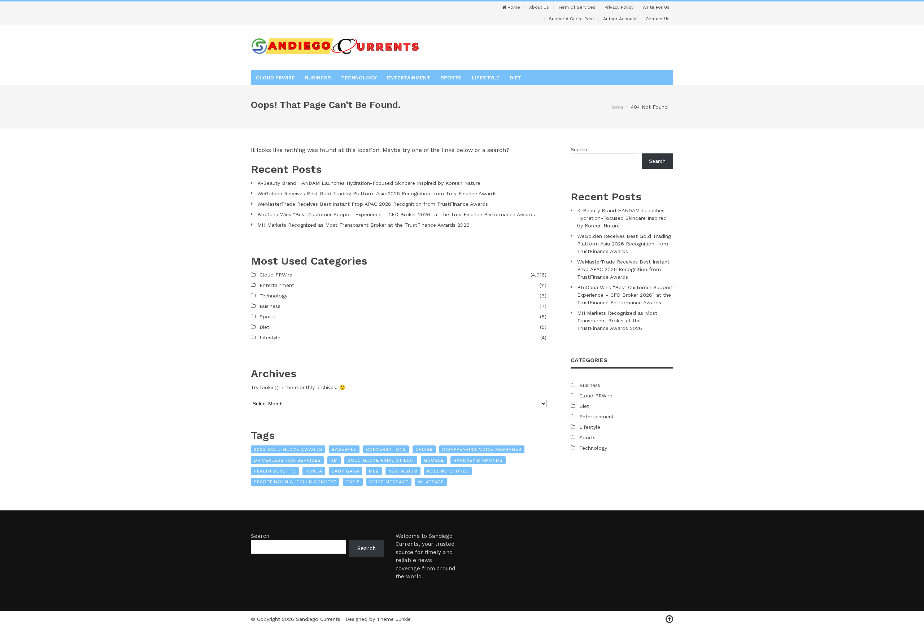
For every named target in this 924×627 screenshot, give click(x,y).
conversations (386, 449)
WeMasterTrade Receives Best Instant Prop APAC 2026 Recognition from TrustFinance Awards (372, 204)
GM (334, 460)
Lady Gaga (345, 471)
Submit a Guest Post (571, 18)
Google (434, 460)
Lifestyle (486, 77)
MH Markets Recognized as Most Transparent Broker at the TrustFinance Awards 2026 (363, 225)
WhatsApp (431, 481)
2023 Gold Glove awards (288, 449)
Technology (359, 77)
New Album (403, 471)
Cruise (424, 449)
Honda (313, 471)
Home (513, 7)
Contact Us (658, 18)
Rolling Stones (448, 471)
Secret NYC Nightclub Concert (295, 481)
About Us (539, 7)
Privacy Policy (619, 7)
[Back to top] (669, 619)
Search (579, 149)
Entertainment (408, 77)
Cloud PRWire (275, 77)
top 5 (353, 481)
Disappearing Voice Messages (482, 449)
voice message (389, 481)
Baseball (344, 449)
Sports (451, 77)
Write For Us (656, 7)
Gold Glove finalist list (380, 460)
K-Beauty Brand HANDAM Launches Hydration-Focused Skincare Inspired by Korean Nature (368, 183)
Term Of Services (577, 7)
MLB (374, 471)
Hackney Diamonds (478, 460)
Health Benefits (275, 471)
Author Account (620, 18)
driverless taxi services (287, 460)
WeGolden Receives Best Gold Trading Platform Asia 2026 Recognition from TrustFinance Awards (377, 193)
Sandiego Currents (318, 619)
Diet (516, 77)
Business (318, 77)
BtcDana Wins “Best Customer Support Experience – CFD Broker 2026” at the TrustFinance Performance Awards (396, 214)
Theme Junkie (394, 619)
